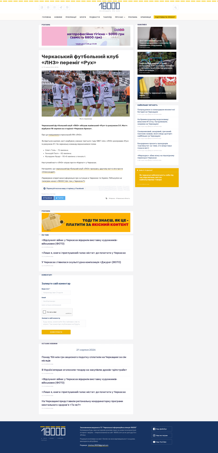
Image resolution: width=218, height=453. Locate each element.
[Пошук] (175, 7)
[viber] (67, 7)
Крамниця (146, 17)
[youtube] (54, 7)
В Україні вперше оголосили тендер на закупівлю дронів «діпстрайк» (84, 369)
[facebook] (42, 7)
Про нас (119, 17)
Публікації (71, 17)
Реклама (132, 17)
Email (44, 297)
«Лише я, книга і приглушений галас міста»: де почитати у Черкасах (84, 252)
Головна (46, 17)
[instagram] (48, 7)
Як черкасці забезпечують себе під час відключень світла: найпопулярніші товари (156, 177)
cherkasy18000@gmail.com (98, 445)
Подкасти (94, 17)
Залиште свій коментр (51, 318)
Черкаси (112, 198)
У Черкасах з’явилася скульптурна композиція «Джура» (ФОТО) (81, 262)
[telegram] (61, 7)
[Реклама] (86, 36)
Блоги (83, 17)
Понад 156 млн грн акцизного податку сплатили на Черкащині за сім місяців (84, 359)
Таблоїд (107, 17)
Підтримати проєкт (165, 17)
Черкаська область (123, 198)
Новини (58, 17)
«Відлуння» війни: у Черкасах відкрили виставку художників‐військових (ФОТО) (79, 381)
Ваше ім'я (46, 289)
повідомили (53, 135)
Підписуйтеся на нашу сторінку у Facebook (65, 188)
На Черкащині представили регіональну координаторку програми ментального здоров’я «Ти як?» (82, 403)
